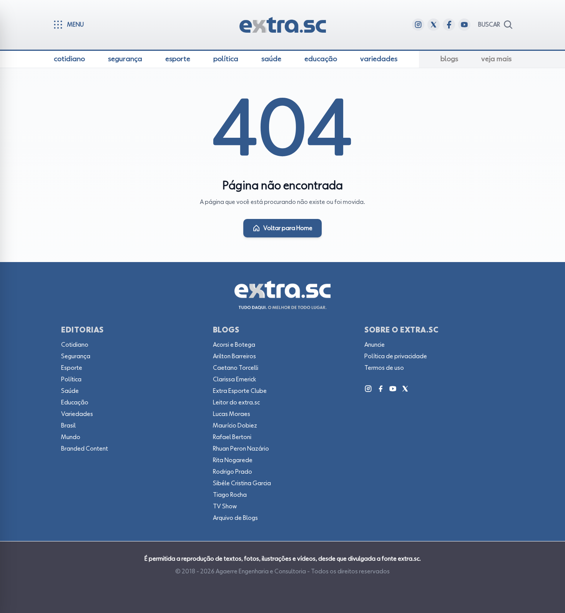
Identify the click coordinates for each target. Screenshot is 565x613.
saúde (271, 59)
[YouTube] (393, 389)
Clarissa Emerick (234, 379)
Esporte (71, 368)
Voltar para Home (287, 228)
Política (71, 379)
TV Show (225, 506)
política (225, 59)
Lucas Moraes (231, 414)
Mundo (70, 437)
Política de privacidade (395, 356)
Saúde (70, 391)
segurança (125, 59)
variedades (378, 59)
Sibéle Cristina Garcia (242, 483)
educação (320, 59)
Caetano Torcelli (235, 368)
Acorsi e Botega (234, 345)
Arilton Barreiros (234, 356)
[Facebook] (380, 389)
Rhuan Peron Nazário (241, 448)
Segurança (75, 356)
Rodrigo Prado (232, 472)
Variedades (77, 414)
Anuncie (374, 345)
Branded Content (84, 448)
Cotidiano (74, 345)
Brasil (68, 425)
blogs (449, 59)
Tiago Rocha (230, 495)
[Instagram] (368, 389)
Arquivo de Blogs (235, 518)
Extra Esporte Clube (240, 391)
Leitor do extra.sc (236, 402)
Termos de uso (384, 368)
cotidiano (69, 59)
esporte (177, 59)
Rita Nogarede (233, 460)
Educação (74, 402)
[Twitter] (405, 389)
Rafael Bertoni (232, 437)
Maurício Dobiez (235, 425)
